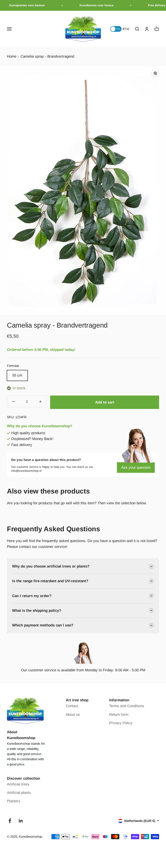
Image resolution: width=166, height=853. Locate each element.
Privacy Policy (120, 723)
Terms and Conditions (126, 706)
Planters (13, 801)
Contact (72, 706)
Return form (118, 715)
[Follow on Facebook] (10, 821)
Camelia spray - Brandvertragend (47, 56)
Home (11, 56)
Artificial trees (18, 784)
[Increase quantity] (40, 401)
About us (73, 715)
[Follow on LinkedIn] (21, 821)
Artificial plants (19, 793)
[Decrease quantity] (13, 401)
